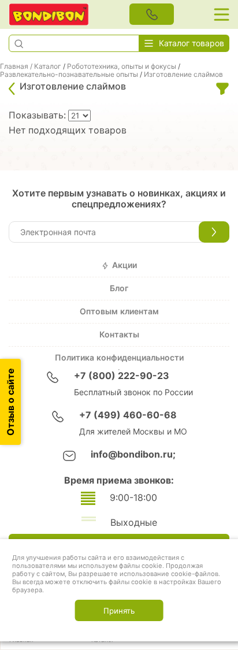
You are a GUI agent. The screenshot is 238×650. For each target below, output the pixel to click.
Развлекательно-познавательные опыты (69, 74)
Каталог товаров (191, 43)
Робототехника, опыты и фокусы (121, 66)
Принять (119, 610)
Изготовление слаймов (183, 74)
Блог (119, 288)
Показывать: (38, 115)
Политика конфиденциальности (119, 357)
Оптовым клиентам (119, 311)
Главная (14, 66)
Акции (124, 265)
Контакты (119, 334)
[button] (18, 43)
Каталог (47, 66)
